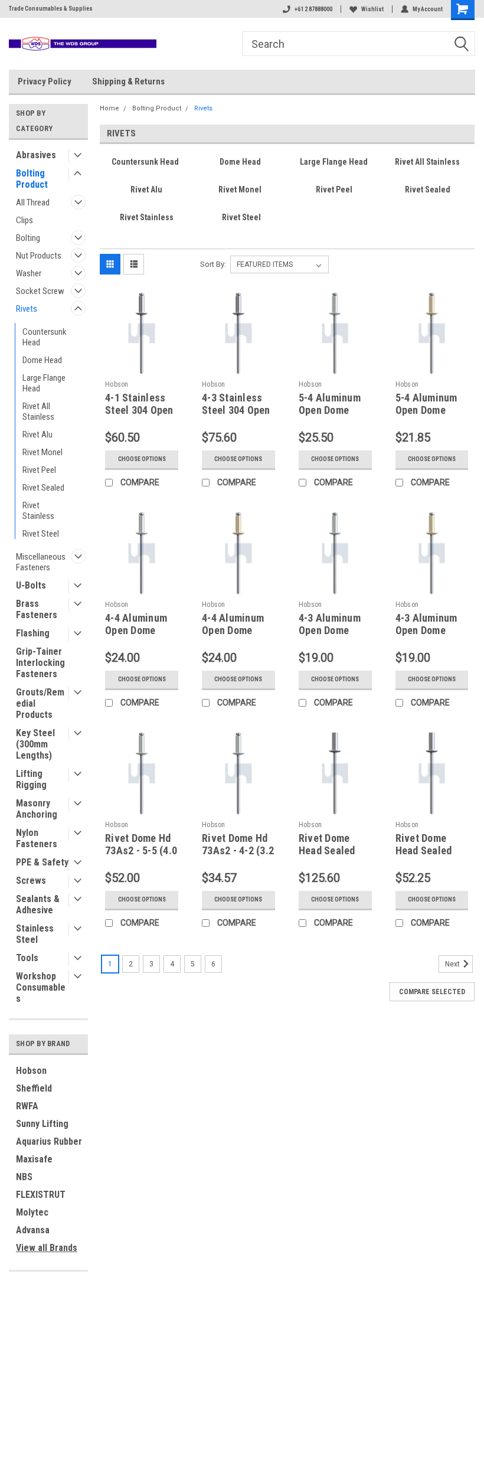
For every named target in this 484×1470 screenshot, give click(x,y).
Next (453, 964)
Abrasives (36, 155)
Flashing (33, 633)
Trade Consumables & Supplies (51, 8)
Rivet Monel (42, 452)
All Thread (33, 202)
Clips (24, 220)
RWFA (27, 1106)
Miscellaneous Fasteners (41, 562)
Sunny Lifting (42, 1123)
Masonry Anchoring (36, 809)
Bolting (28, 238)
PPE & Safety (42, 862)
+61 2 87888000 (313, 9)
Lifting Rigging (31, 779)
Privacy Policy (44, 81)
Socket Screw (40, 291)
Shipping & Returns (128, 81)
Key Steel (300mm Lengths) (35, 744)
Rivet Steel (40, 533)
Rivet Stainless (38, 510)
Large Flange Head (44, 383)
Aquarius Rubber (49, 1141)
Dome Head (42, 360)
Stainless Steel (35, 934)
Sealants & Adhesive (38, 904)
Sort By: (213, 264)
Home (109, 108)
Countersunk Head (44, 337)
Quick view (141, 366)
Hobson (31, 1070)
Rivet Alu (37, 434)
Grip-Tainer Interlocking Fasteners (40, 663)
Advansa (33, 1230)
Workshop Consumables (41, 987)
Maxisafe (34, 1159)
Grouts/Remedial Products (40, 703)
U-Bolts (31, 585)
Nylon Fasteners (36, 838)
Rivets (26, 308)
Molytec (32, 1212)
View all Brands (46, 1247)
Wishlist (372, 9)
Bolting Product (32, 179)
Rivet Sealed (43, 487)
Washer (28, 273)
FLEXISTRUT (41, 1194)
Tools (27, 957)
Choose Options (142, 459)
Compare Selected (432, 992)
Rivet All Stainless (38, 411)
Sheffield (34, 1088)
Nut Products (38, 255)
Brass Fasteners (36, 609)
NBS (24, 1176)
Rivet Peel (39, 470)
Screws (31, 880)
